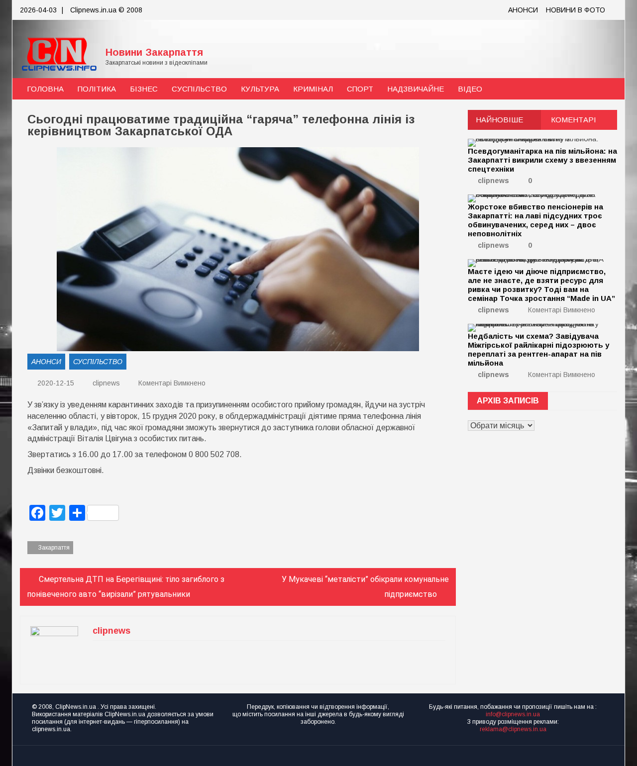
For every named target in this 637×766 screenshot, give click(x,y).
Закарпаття (54, 547)
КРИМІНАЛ (313, 89)
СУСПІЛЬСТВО (199, 89)
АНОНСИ (523, 10)
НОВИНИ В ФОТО (575, 10)
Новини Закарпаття (154, 52)
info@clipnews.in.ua (513, 714)
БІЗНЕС (144, 89)
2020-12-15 (54, 383)
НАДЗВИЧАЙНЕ (415, 89)
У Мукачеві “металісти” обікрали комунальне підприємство (365, 586)
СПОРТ (360, 89)
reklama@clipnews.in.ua (513, 729)
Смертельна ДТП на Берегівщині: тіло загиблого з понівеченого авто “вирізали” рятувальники (125, 586)
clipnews (106, 383)
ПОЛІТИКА (97, 89)
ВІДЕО (470, 89)
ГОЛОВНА (45, 89)
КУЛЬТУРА (260, 89)
